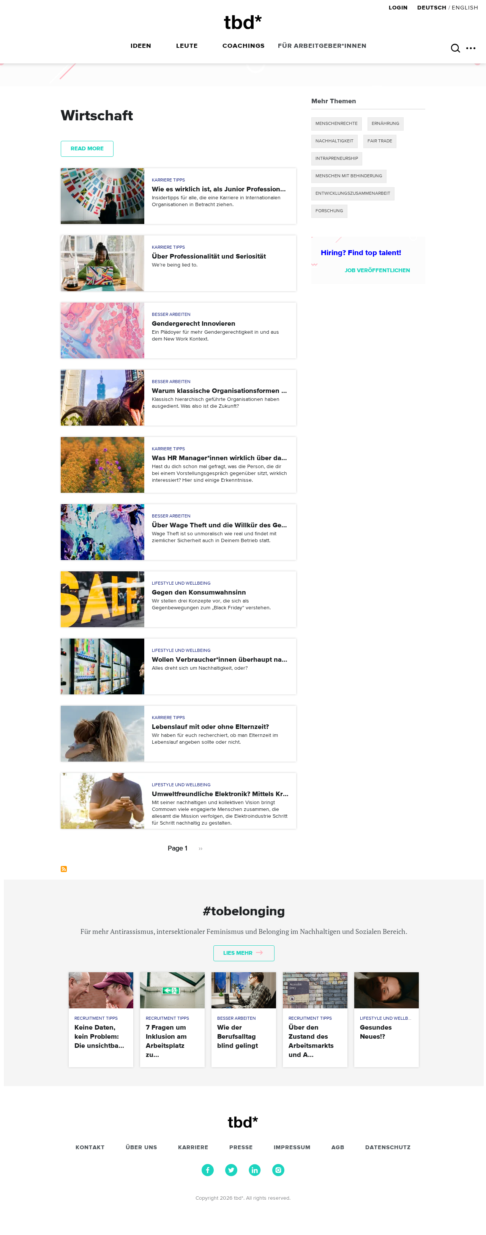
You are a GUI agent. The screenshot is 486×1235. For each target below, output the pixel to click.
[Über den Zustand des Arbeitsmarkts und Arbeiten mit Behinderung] (315, 990)
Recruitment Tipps (96, 1018)
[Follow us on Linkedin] (255, 1174)
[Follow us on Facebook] (208, 1174)
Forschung (329, 211)
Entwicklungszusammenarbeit (353, 193)
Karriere (193, 1147)
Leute (187, 46)
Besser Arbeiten (171, 314)
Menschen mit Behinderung (349, 176)
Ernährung (385, 123)
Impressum (292, 1147)
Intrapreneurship (337, 158)
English (465, 8)
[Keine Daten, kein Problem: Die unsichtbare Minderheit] (101, 990)
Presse (241, 1147)
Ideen (141, 46)
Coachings (243, 46)
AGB (337, 1147)
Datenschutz (388, 1147)
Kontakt (90, 1147)
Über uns (141, 1147)
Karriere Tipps (168, 180)
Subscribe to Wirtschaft (64, 869)
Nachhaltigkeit (334, 141)
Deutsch (432, 8)
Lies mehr (238, 953)
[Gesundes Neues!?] (386, 990)
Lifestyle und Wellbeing (181, 583)
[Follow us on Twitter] (231, 1174)
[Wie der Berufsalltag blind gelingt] (243, 990)
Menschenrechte (337, 123)
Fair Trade (380, 141)
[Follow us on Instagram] (278, 1174)
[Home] (243, 22)
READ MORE (87, 148)
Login (399, 8)
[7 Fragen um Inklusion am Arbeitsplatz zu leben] (172, 990)
